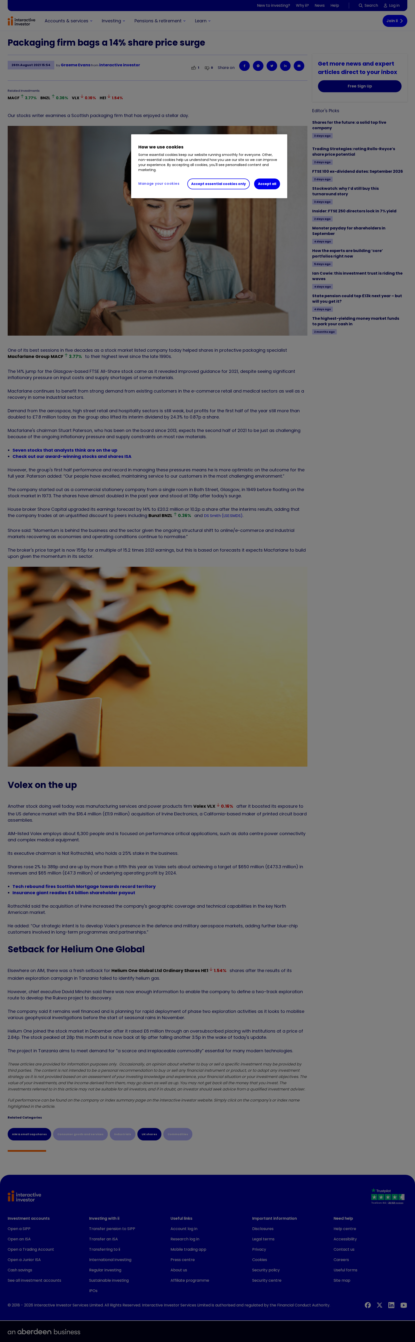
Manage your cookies (158, 183)
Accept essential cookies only (218, 183)
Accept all (267, 183)
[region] (209, 166)
